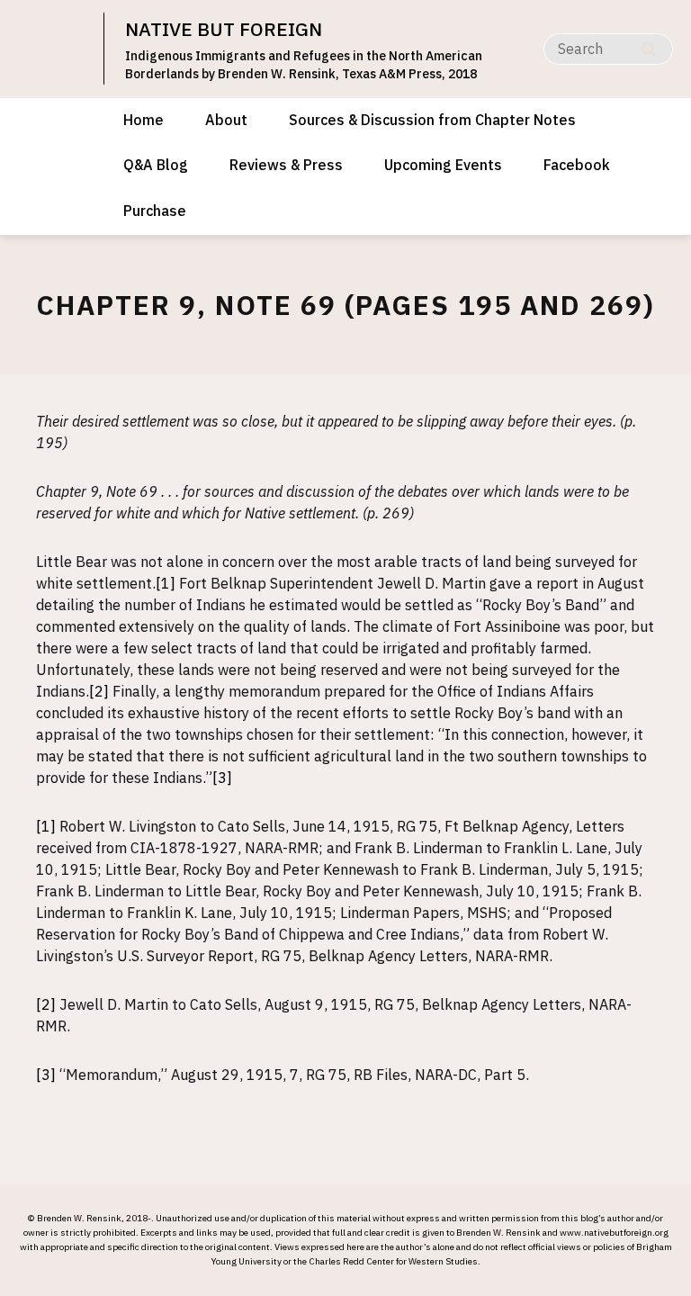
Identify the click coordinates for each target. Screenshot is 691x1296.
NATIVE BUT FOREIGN (223, 28)
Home (143, 120)
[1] (165, 583)
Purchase (154, 211)
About (226, 120)
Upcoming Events (443, 165)
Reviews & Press (286, 165)
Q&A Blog (155, 165)
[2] (99, 691)
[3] (222, 778)
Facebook (576, 165)
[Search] (648, 49)
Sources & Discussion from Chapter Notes (432, 120)
